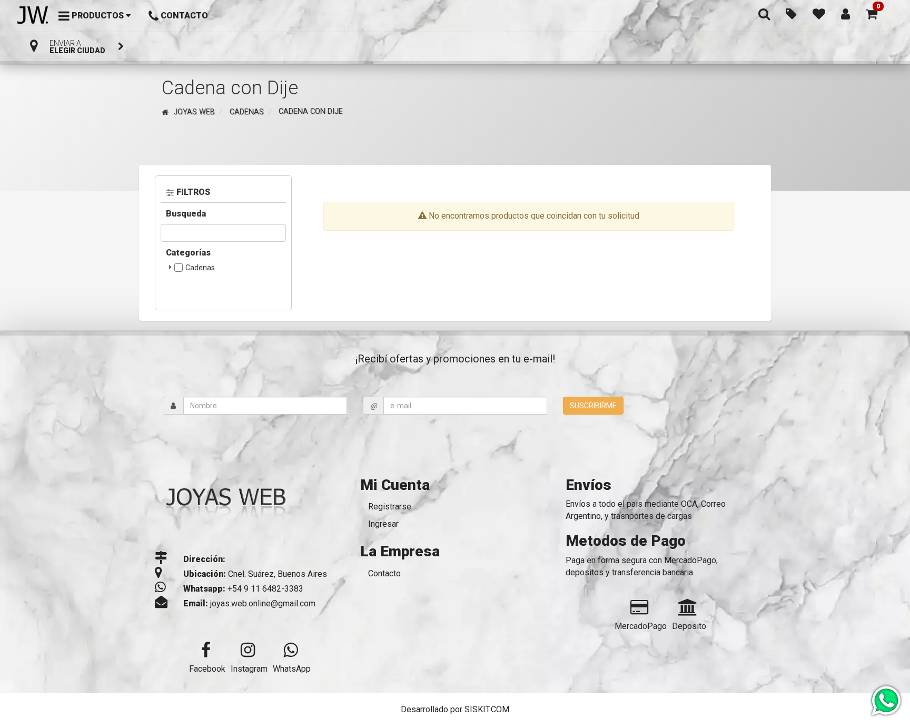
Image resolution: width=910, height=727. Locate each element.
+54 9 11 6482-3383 (265, 589)
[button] (871, 13)
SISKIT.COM (486, 709)
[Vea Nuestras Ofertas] (791, 13)
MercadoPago (641, 626)
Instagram (249, 669)
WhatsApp (292, 669)
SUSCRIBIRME (593, 405)
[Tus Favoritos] (819, 13)
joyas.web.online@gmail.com (262, 603)
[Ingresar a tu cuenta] (845, 13)
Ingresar (383, 524)
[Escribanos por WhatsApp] (885, 701)
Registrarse (389, 507)
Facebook (207, 669)
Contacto (384, 573)
